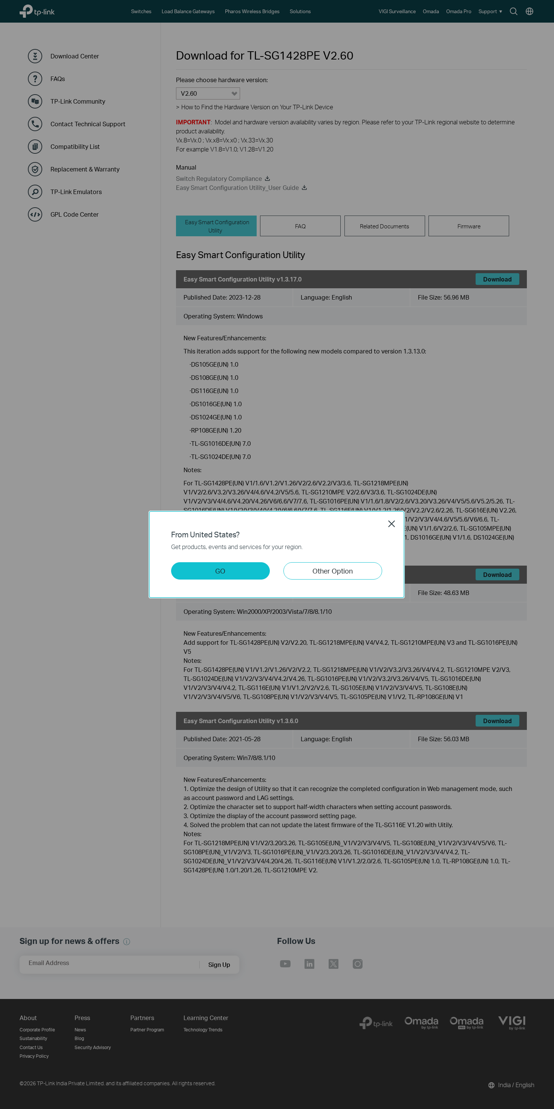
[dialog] (277, 554)
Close (391, 524)
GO (220, 570)
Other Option (332, 570)
